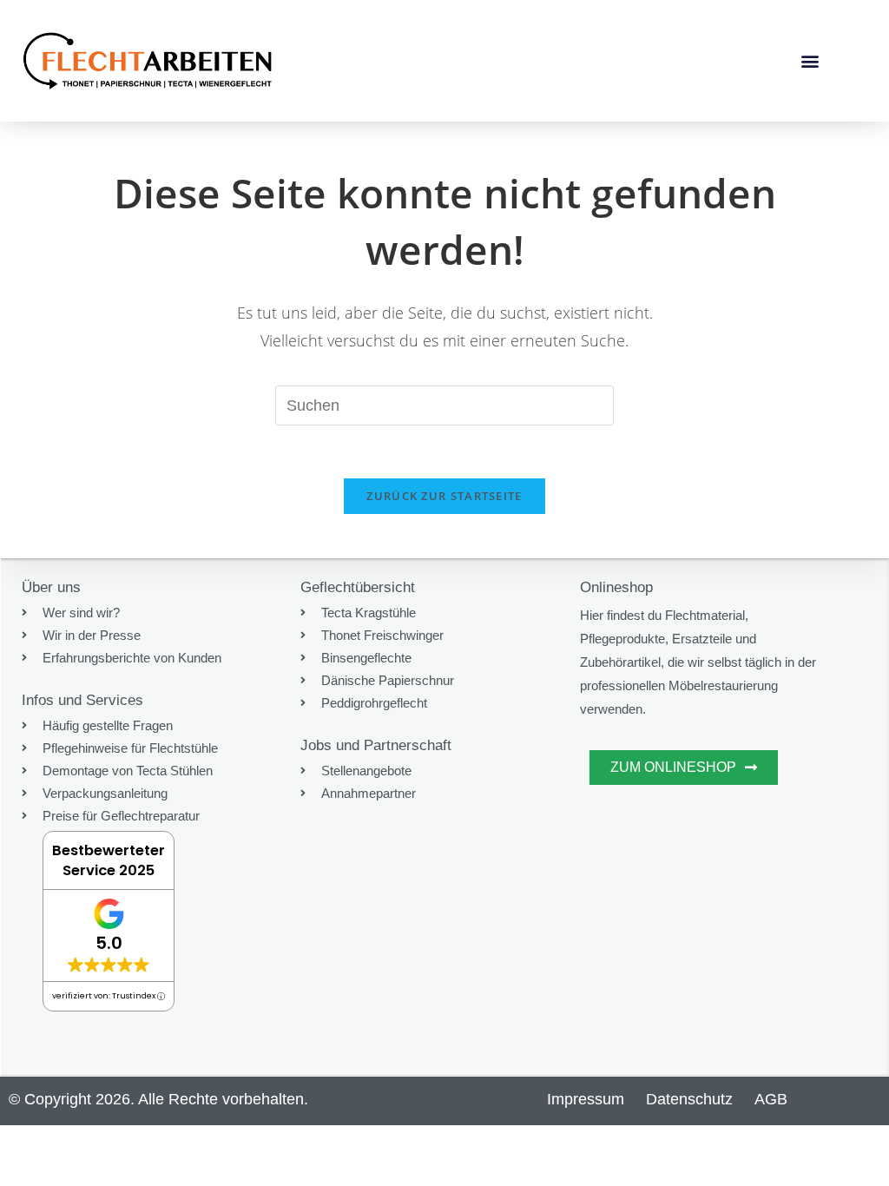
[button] (809, 61)
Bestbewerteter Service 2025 (108, 860)
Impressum (585, 1099)
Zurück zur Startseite (444, 496)
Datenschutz (689, 1099)
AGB (770, 1099)
